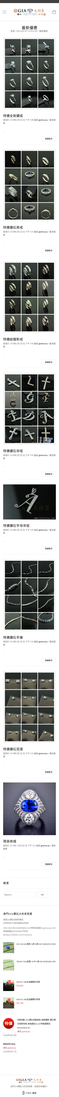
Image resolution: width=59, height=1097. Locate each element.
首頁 (13, 31)
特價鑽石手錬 (13, 637)
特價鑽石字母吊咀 (16, 526)
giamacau (43, 119)
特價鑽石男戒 (13, 227)
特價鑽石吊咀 (13, 451)
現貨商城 (9, 841)
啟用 (34, 1092)
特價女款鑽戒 (13, 116)
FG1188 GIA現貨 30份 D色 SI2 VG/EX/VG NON (36, 944)
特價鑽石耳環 (13, 749)
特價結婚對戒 (13, 339)
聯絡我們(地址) (9, 1044)
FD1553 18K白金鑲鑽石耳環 (28, 982)
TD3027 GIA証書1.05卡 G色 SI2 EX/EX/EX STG (36, 961)
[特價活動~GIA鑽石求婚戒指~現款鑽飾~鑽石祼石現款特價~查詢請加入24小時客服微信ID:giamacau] (8, 1024)
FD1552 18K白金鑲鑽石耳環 (28, 999)
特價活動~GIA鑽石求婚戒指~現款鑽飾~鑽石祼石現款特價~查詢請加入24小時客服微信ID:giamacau (36, 1024)
